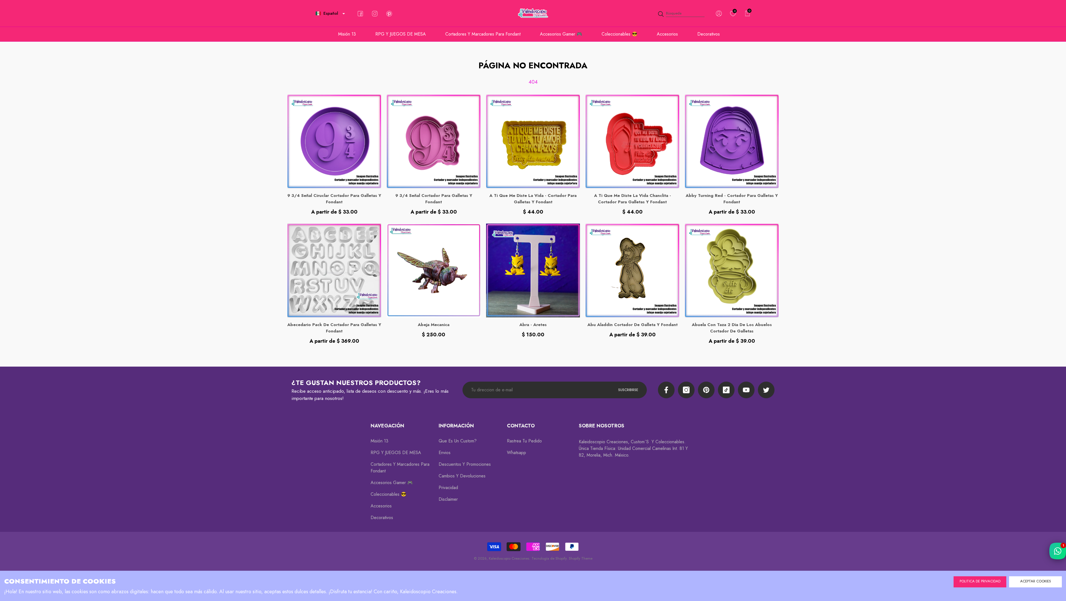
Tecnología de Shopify (549, 558)
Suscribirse (628, 389)
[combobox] (685, 13)
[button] (344, 13)
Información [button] (456, 425)
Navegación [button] (387, 425)
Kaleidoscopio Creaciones (509, 558)
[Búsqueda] (681, 13)
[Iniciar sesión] (719, 13)
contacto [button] (521, 425)
